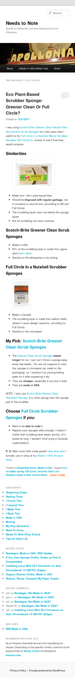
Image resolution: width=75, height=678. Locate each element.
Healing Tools (14, 496)
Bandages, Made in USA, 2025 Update (29, 553)
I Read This (13, 513)
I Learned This (15, 505)
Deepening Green (26, 468)
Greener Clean (46, 471)
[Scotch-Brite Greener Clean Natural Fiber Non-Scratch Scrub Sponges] (40, 174)
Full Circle (30, 471)
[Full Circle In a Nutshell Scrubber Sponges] (40, 294)
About (10, 68)
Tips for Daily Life (17, 539)
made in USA (23, 475)
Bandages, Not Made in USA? (32, 593)
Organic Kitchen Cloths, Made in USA (29, 574)
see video (25, 253)
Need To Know (15, 530)
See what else (56, 451)
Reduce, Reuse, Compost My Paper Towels (32, 578)
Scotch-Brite (39, 475)
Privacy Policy (18, 670)
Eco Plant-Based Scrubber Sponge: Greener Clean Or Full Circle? (27, 103)
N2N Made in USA (17, 629)
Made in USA (45, 468)
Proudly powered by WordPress (47, 670)
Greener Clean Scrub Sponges (35, 356)
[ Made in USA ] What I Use (33, 68)
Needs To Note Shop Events (23, 534)
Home (57, 68)
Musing (10, 522)
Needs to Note (22, 22)
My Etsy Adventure (17, 526)
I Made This (13, 509)
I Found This (14, 501)
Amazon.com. (13, 655)
